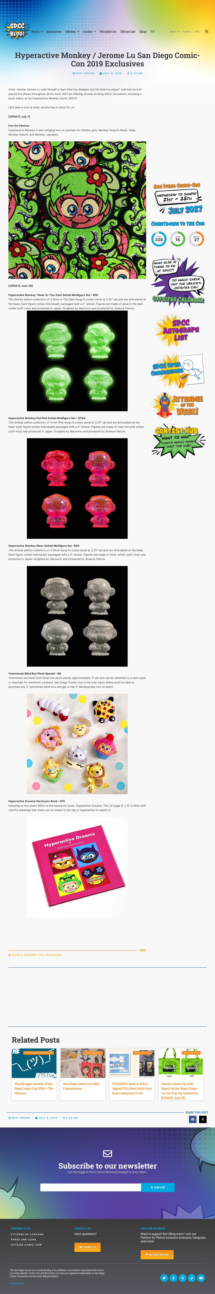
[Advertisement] (107, 9)
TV (152, 32)
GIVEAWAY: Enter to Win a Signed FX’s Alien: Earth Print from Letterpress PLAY (132, 1088)
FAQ (197, 31)
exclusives (53, 954)
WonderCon (108, 32)
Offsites (70, 32)
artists (17, 954)
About (172, 31)
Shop (142, 32)
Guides (87, 32)
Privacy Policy (17, 1283)
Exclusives (54, 32)
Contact (187, 31)
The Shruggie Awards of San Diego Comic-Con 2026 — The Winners (33, 1088)
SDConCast (127, 32)
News (35, 32)
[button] (206, 31)
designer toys (34, 954)
